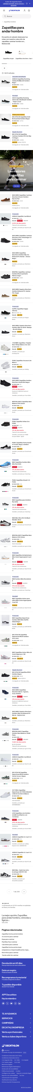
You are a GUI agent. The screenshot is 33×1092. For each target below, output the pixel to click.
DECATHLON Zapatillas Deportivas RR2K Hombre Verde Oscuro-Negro (20, 774)
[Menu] (4, 10)
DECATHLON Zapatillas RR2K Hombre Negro (21, 673)
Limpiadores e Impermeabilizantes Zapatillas (17, 950)
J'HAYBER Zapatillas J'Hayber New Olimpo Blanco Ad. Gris (21, 343)
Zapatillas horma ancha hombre (12, 934)
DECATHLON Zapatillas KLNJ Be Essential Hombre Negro (21, 117)
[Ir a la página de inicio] (14, 10)
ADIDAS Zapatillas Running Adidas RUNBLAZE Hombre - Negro (21, 80)
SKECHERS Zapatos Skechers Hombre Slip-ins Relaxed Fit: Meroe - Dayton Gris (21, 713)
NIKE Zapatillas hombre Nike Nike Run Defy (21, 463)
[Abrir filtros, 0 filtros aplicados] (4, 68)
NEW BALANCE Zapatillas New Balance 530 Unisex (22, 402)
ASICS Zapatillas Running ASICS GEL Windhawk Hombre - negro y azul (22, 99)
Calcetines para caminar (10, 944)
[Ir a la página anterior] (9, 891)
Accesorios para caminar (10, 936)
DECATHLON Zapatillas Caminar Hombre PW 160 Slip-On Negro (22, 136)
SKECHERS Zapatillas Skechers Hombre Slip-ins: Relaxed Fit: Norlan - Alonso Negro (21, 255)
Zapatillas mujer (8, 58)
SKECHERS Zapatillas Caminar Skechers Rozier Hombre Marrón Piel (22, 197)
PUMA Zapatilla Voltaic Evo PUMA (21, 422)
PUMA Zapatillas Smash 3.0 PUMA (21, 481)
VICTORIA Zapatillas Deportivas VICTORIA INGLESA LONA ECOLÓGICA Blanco (22, 792)
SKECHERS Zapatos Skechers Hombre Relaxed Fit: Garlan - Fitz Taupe (21, 291)
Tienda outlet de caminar (10, 955)
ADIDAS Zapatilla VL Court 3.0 (22, 837)
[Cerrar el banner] (29, 3)
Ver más (16, 186)
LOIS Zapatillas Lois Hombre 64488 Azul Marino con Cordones (21, 815)
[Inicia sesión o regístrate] (24, 10)
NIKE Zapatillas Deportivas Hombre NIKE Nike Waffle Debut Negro (20, 619)
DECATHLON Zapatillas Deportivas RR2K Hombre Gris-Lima (20, 636)
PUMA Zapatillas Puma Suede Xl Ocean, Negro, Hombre (21, 443)
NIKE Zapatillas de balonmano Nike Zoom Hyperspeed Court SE (22, 557)
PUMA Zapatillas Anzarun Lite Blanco (21, 361)
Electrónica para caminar (10, 952)
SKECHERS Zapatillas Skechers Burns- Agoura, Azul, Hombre (20, 691)
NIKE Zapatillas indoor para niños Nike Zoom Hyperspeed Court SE (21, 600)
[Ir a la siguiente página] (24, 891)
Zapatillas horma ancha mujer (12, 947)
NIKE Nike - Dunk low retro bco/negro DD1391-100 (20, 871)
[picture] (5, 81)
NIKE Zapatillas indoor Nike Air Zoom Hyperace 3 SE (22, 653)
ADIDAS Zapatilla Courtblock (21, 216)
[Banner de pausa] (26, 3)
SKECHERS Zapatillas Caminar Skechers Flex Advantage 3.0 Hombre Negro (22, 237)
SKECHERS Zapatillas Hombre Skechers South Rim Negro (21, 381)
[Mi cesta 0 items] (29, 10)
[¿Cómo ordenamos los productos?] (3, 73)
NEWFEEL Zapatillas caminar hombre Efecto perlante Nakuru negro (21, 273)
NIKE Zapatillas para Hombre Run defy (21, 501)
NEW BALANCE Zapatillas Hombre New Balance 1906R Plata (21, 733)
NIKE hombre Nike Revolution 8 (21, 580)
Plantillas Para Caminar (9, 942)
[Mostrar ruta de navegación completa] (2, 22)
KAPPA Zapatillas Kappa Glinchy (20, 309)
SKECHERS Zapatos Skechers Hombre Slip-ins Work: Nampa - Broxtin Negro (22, 327)
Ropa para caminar (8, 939)
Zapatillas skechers (22, 58)
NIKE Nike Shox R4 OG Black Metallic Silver (21, 519)
